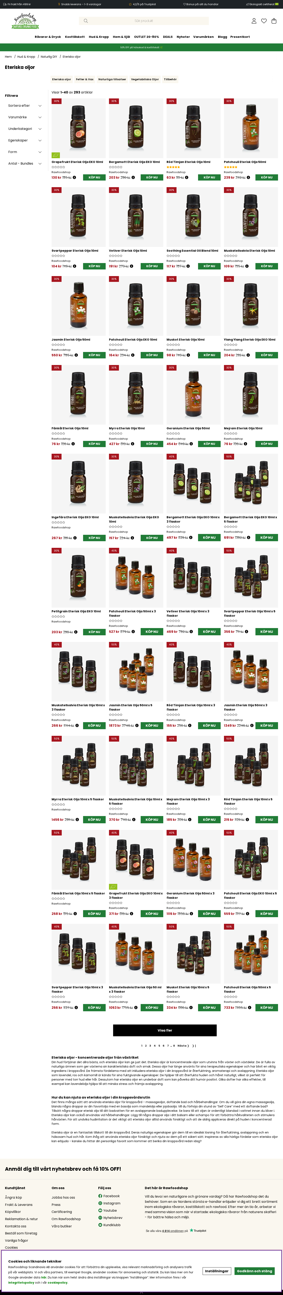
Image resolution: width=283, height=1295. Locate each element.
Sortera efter (19, 105)
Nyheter (183, 37)
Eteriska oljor (72, 57)
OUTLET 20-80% (146, 37)
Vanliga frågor (16, 1240)
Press (56, 1204)
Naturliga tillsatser (112, 79)
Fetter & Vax (84, 79)
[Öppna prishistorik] (74, 177)
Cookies (11, 1247)
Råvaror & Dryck (48, 37)
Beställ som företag (21, 1233)
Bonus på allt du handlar (202, 4)
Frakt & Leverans (19, 1204)
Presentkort (240, 37)
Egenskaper (18, 140)
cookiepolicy (57, 1283)
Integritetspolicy (21, 1283)
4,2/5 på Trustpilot (144, 4)
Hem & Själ (121, 37)
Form (12, 152)
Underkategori (20, 128)
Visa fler (165, 1030)
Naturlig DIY (49, 57)
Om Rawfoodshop (66, 1219)
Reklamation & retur (21, 1219)
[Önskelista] (264, 21)
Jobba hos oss (63, 1197)
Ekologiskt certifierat (262, 4)
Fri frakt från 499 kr (19, 4)
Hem (8, 57)
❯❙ (194, 1045)
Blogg (222, 37)
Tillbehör (170, 79)
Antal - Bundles (20, 163)
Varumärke (17, 117)
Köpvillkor (13, 1211)
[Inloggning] (254, 21)
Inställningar (217, 1271)
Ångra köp (13, 1197)
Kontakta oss (15, 1226)
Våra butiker (62, 1226)
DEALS (168, 37)
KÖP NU (209, 537)
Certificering (62, 1211)
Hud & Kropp (99, 37)
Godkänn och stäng (254, 1271)
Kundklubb (112, 1225)
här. (44, 1277)
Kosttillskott (75, 37)
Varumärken (203, 37)
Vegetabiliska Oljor (145, 79)
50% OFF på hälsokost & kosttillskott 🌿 (141, 47)
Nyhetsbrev (112, 1217)
